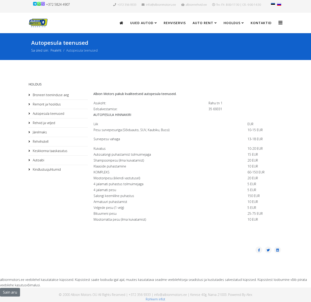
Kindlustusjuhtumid (46, 169)
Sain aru (10, 292)
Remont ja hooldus (46, 104)
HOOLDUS (232, 23)
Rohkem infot (155, 299)
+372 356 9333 (126, 5)
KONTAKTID (261, 23)
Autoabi (38, 160)
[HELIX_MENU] (280, 22)
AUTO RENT (203, 23)
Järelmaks (39, 132)
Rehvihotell (40, 141)
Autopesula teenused (48, 113)
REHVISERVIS (175, 23)
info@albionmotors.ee (161, 5)
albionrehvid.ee (196, 5)
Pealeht (56, 50)
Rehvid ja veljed (43, 123)
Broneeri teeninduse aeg (50, 95)
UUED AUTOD (141, 23)
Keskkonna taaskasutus (49, 151)
